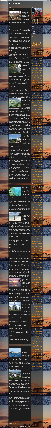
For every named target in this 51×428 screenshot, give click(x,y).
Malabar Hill (35, 212)
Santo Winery (38, 294)
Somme (38, 309)
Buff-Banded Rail (34, 87)
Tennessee (35, 330)
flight (40, 144)
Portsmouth (41, 269)
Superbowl (37, 326)
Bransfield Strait (34, 84)
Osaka (36, 251)
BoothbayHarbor (33, 82)
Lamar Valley (37, 202)
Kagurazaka (34, 190)
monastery (35, 226)
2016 (39, 25)
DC (36, 120)
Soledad (32, 309)
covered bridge (33, 115)
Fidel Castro (34, 141)
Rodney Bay (36, 286)
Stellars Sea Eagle (35, 321)
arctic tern (33, 63)
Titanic (35, 335)
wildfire (33, 361)
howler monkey (34, 176)
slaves (34, 306)
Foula (38, 146)
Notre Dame (38, 245)
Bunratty (41, 87)
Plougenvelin (33, 267)
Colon (40, 109)
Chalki (35, 99)
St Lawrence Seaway (38, 316)
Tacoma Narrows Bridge (34, 328)
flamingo (32, 144)
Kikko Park (36, 194)
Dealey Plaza (39, 120)
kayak (36, 193)
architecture (36, 62)
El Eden (35, 131)
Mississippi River (34, 224)
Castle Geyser (39, 97)
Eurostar (40, 137)
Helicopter (33, 171)
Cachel (32, 89)
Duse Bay (41, 127)
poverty (40, 270)
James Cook (36, 186)
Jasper (35, 188)
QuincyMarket (33, 277)
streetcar (32, 323)
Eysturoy (32, 139)
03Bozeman (40, 39)
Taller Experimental (38, 329)
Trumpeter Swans (38, 340)
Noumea (35, 246)
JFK (32, 189)
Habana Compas (33, 166)
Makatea (32, 212)
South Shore (35, 313)
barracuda (33, 70)
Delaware (33, 121)
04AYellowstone (33, 40)
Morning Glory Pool (39, 228)
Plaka (41, 265)
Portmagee (38, 269)
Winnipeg (33, 363)
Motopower (33, 229)
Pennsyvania (33, 262)
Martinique (33, 217)
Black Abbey (37, 77)
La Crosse (35, 199)
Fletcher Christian (37, 144)
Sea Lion (36, 298)
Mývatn (35, 234)
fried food (40, 149)
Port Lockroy (35, 269)
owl (37, 254)
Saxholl (32, 296)
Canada (36, 91)
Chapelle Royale (35, 100)
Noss (35, 245)
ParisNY (40, 258)
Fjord (38, 143)
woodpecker (33, 364)
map (35, 214)
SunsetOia (33, 326)
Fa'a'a (35, 139)
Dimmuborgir (40, 122)
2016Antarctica (34, 42)
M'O (32, 211)
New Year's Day (36, 241)
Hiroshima (34, 173)
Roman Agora (40, 286)
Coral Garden (36, 112)
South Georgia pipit (39, 312)
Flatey (34, 144)
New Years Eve (40, 241)
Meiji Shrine (37, 219)
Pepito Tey (33, 263)
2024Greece (39, 46)
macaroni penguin (39, 211)
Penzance (36, 262)
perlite (37, 263)
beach (41, 73)
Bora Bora (37, 82)
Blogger (30, 426)
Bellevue (32, 75)
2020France (40, 45)
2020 (39, 21)
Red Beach (37, 279)
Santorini (41, 294)
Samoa (32, 292)
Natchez (35, 236)
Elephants (37, 132)
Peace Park (41, 259)
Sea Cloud (33, 298)
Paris (32, 258)
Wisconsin (36, 363)
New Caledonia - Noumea (12, 346)
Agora (38, 50)
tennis (37, 330)
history (34, 174)
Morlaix (35, 228)
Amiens (40, 56)
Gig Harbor (40, 157)
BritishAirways (39, 85)
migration (33, 221)
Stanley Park (40, 319)
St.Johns (37, 318)
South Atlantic (38, 310)
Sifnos (36, 303)
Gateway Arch (35, 153)
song (40, 309)
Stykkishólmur (39, 324)
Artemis (32, 65)
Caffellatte (38, 89)
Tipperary (33, 335)
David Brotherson (33, 120)
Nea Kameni (37, 239)
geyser (37, 155)
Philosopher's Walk (35, 264)
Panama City (37, 256)
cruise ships (35, 116)
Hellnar (35, 172)
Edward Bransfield (39, 129)
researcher (33, 282)
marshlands (40, 216)
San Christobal (35, 292)
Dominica (33, 124)
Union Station (38, 343)
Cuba (38, 116)
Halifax (40, 167)
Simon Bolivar (35, 304)
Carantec (40, 95)
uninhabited (36, 343)
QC (40, 275)
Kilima (38, 194)
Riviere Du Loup (38, 284)
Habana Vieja (37, 166)
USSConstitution (33, 346)
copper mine (33, 112)
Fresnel (37, 149)
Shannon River (33, 301)
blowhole (36, 79)
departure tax (33, 122)
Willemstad (38, 361)
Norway (33, 245)
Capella (37, 94)
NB (34, 239)
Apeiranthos (33, 60)
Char (38, 100)
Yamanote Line (39, 365)
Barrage (35, 70)
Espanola (38, 136)
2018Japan (34, 44)
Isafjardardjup (34, 184)
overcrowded (37, 253)
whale (40, 358)
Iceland (41, 178)
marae (37, 214)
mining (36, 222)
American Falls (33, 55)
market (32, 216)
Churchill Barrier (36, 104)
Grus (37, 164)
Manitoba (37, 213)
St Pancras (35, 317)
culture (35, 117)
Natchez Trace (38, 236)
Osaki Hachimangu (40, 251)
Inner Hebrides (36, 181)
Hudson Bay (39, 176)
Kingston (35, 197)
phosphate (39, 264)
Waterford (40, 356)
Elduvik (35, 132)
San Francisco (38, 292)
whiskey (35, 359)
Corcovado (39, 112)
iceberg (38, 178)
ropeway (36, 287)
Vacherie (38, 346)
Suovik (35, 326)
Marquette (37, 216)
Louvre (41, 210)
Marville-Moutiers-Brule (37, 217)
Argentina (41, 63)
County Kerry (39, 114)
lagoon (40, 199)
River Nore (35, 284)
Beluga (35, 75)
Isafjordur (37, 184)
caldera (41, 89)
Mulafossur (39, 231)
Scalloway (35, 296)
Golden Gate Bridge (35, 159)
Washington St (34, 356)
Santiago (35, 294)
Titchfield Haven (38, 335)
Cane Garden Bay (38, 92)
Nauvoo (36, 238)
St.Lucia (40, 318)
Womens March (39, 363)
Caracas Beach (36, 95)
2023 (39, 20)
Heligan (36, 171)
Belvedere (38, 75)
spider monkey (40, 314)
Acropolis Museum (36, 48)
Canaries (34, 92)
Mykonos (33, 234)
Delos (35, 121)
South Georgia (40, 311)
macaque (36, 211)
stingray (39, 321)
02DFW (32, 39)
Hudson (37, 176)
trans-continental (38, 338)
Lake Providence (34, 202)
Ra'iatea (36, 277)
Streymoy (35, 323)
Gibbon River (37, 157)
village (41, 351)
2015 (39, 26)
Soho (40, 308)
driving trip (35, 126)
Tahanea (40, 328)
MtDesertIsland (33, 231)
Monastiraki (38, 226)
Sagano (37, 289)
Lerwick (37, 205)
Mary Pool (41, 217)
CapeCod (35, 94)
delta (37, 121)
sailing (39, 289)
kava (41, 192)
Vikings (39, 351)
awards (33, 67)
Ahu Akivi (36, 51)
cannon (41, 92)
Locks (40, 207)
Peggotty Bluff (38, 260)
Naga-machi (40, 234)
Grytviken (40, 164)
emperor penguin (33, 134)
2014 (39, 27)
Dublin (40, 126)
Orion (40, 250)
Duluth (38, 127)
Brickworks (41, 84)
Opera (37, 250)
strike (37, 323)
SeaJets (38, 298)
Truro (41, 340)
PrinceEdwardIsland (33, 272)
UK (35, 342)
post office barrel (34, 270)
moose (33, 228)
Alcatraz (40, 53)
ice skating (36, 178)
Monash (32, 226)
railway (38, 277)
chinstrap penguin (36, 102)
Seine (37, 299)
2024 (39, 19)
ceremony (33, 99)
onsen (33, 250)
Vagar (40, 346)
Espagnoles (35, 136)
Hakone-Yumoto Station (36, 167)
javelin (37, 188)
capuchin (40, 94)
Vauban (32, 348)
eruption (33, 136)
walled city (33, 354)
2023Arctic (34, 46)
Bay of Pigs (38, 73)
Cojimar (36, 109)
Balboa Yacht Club (36, 68)
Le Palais (35, 204)
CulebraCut (33, 117)
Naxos (39, 238)
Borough (40, 82)
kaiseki (40, 190)
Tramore (35, 338)
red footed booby (40, 279)
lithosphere (40, 206)
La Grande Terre (11, 9)
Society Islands (37, 308)
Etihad (34, 137)
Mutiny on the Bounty (39, 233)
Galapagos (37, 151)
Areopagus (38, 63)
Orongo (34, 251)
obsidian (38, 248)
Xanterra (36, 365)
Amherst (37, 56)
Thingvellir (35, 333)
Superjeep (40, 326)
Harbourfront (38, 169)
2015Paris (39, 41)
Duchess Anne (35, 127)
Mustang (35, 233)
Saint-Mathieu (33, 291)
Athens (40, 65)
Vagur (32, 347)
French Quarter (33, 149)
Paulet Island (37, 259)
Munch (41, 231)
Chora (39, 102)
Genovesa (35, 154)
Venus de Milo (36, 349)
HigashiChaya (38, 172)
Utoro (36, 346)
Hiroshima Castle (37, 173)
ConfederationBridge (40, 110)
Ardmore (35, 63)
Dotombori (41, 124)
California (40, 90)
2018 (39, 23)
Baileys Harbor (37, 67)
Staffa (34, 319)
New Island (38, 240)
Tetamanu (40, 331)
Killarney (38, 195)
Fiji (40, 141)
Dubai (38, 126)
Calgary (37, 90)
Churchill (33, 104)
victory (32, 351)
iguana (33, 179)
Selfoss (40, 299)
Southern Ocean (39, 313)
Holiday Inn (40, 174)
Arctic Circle (39, 62)
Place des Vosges (38, 265)
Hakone (32, 167)
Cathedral (37, 98)
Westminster (38, 358)
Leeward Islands (37, 204)
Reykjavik (41, 282)
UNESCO (33, 343)
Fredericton (35, 148)
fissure (32, 143)
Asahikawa (35, 65)
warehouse (36, 355)
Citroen (33, 105)
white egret (41, 359)
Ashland (37, 65)
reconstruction (33, 279)
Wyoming (33, 365)
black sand (39, 78)
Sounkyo (35, 310)
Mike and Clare (14, 3)
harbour (35, 169)
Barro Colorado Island (39, 70)
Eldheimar (33, 132)
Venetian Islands (39, 348)
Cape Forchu (36, 93)
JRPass (39, 189)
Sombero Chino (35, 309)
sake (38, 291)
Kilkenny (33, 195)
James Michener (39, 186)
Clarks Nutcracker (39, 105)
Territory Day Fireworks (36, 331)
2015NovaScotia (34, 41)
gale (40, 151)
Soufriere (32, 310)
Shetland (40, 301)
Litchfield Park (36, 206)
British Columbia (36, 85)
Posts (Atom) (14, 423)
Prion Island (38, 272)
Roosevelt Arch (33, 287)
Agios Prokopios (35, 50)
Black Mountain (35, 78)
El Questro (38, 131)
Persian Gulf (40, 263)
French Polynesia (39, 148)
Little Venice (36, 207)
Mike (33, 22)
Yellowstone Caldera (36, 366)
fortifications (36, 146)
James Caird (33, 186)
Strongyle (33, 324)
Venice (32, 349)
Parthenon (34, 259)
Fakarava (38, 139)
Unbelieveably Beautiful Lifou (13, 185)
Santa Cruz (38, 293)
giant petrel (35, 156)
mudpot (36, 231)
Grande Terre (34, 161)
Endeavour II (40, 134)
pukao (40, 274)
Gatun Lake (39, 153)
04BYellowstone (38, 40)
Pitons (34, 265)
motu (35, 229)
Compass (33, 110)
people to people (39, 262)
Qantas (39, 275)
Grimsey (32, 164)
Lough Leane (40, 209)
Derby (36, 122)
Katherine (33, 192)
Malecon (38, 212)
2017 (39, 24)
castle (36, 97)
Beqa (40, 75)
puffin (38, 274)
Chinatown (33, 102)
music (33, 233)
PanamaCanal (40, 256)
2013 (39, 28)
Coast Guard (38, 107)
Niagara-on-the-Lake (37, 243)
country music (35, 114)
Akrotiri (32, 53)
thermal (32, 333)
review (35, 282)
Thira (37, 333)
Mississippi (40, 223)
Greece (33, 163)
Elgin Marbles (40, 132)
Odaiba (40, 248)
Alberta (37, 53)
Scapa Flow (38, 296)
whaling (32, 359)
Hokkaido (37, 174)
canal (32, 92)
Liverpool (38, 207)
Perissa (35, 263)
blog (34, 79)
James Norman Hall (34, 187)
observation (35, 248)
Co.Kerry (35, 107)
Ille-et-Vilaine (40, 179)
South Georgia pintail (35, 312)
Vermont (40, 349)
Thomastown (40, 333)
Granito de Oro (37, 161)
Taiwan (32, 329)
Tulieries (39, 341)
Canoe (33, 93)
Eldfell (40, 131)
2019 (39, 22)
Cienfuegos (40, 104)
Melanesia (40, 219)
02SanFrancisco (35, 39)
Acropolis (33, 48)
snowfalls (34, 308)
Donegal (35, 124)
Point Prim (36, 267)
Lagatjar (38, 199)
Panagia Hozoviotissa (37, 255)
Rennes (35, 281)
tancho (41, 329)
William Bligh (41, 361)
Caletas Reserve (34, 90)
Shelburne (37, 301)
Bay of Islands (35, 73)
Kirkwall (40, 197)
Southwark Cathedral (34, 314)
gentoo (37, 154)
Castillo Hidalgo (33, 97)
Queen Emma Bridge (34, 276)
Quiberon (40, 276)
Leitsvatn (35, 205)
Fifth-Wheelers (37, 141)
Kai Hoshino (37, 190)
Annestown (40, 58)
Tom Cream (41, 336)
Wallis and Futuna (37, 354)
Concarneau (36, 110)
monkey (41, 226)
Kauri (39, 192)
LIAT (38, 205)
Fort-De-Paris (33, 146)
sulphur (32, 325)
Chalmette (38, 99)
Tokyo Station (37, 336)
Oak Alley (33, 248)
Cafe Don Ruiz (35, 89)
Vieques (35, 351)
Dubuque (32, 127)
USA (35, 345)
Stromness (40, 323)
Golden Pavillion (39, 159)
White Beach (37, 359)
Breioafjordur (37, 84)
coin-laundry (34, 109)
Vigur (37, 351)
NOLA (40, 243)
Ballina (40, 68)
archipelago (33, 62)
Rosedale (39, 287)
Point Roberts (39, 267)
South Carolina (35, 311)
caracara (32, 95)
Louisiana (38, 210)
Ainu (38, 51)
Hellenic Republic (39, 171)
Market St (35, 216)
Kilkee (40, 194)
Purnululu (36, 275)
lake (36, 200)
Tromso (35, 340)
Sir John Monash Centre (39, 304)
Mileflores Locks (36, 221)
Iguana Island (36, 179)
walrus (40, 354)
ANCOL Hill (37, 58)
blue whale (34, 80)
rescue (40, 281)
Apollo (37, 60)
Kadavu (41, 189)
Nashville (32, 236)
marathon (40, 214)
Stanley (37, 319)
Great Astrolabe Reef (36, 162)
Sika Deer (39, 303)
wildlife (35, 361)
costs (32, 114)
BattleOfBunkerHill (37, 72)
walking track (39, 353)
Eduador (35, 129)
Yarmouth (33, 366)
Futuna (34, 151)
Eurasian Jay (37, 137)
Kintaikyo (38, 197)
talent (34, 329)
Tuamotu (35, 341)
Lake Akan (39, 200)
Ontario (35, 250)
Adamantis (40, 48)
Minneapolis (39, 222)
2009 (39, 29)
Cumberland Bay (38, 117)
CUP (41, 117)
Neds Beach (40, 239)
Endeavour (37, 134)
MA (34, 211)
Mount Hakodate (38, 229)
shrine (34, 303)
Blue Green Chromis (40, 79)
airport (40, 51)
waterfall (37, 356)
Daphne (32, 119)
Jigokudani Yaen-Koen (35, 189)
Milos (39, 221)
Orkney (32, 251)
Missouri (38, 224)
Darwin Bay (40, 119)
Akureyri (35, 53)
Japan (37, 187)
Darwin (37, 119)
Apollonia (39, 60)
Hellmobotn (33, 172)
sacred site (35, 289)
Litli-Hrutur (33, 207)
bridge (33, 85)
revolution (38, 282)
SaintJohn (36, 291)
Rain (40, 277)
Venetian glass (35, 348)
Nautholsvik (34, 238)
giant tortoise (38, 156)
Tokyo (34, 336)
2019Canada (40, 44)
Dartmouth (35, 119)
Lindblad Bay (33, 206)
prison (40, 272)
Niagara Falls (33, 243)
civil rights (36, 105)
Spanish (37, 314)
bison (34, 77)
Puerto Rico (35, 274)
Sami (40, 291)
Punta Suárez (33, 275)
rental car (38, 281)
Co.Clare (32, 107)
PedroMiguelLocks (34, 260)
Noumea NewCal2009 (13, 419)
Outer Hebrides (33, 253)
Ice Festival (33, 178)
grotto (35, 164)
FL (40, 143)
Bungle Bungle (37, 87)
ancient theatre (34, 58)
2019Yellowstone (35, 45)
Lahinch (35, 200)
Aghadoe (32, 50)
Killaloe (35, 195)
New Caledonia (34, 240)
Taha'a (38, 328)
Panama (41, 255)
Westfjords (35, 358)
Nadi (37, 234)
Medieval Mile (33, 219)
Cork (41, 112)
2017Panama (34, 43)
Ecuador (32, 129)
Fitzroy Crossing (35, 143)
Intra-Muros (40, 181)
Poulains (38, 270)
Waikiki (37, 353)
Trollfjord (32, 340)
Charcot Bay (40, 100)
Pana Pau (33, 255)
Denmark (40, 121)
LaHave (32, 200)
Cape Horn (39, 93)
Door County (38, 124)
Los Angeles (36, 209)
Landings (40, 202)
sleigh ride (40, 306)
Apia (35, 60)
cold (38, 109)
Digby (37, 122)
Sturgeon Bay (36, 324)
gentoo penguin (40, 154)
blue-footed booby (39, 80)
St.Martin (32, 319)
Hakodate (40, 166)
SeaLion (35, 299)
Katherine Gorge (36, 192)
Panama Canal (34, 256)
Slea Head (37, 306)
